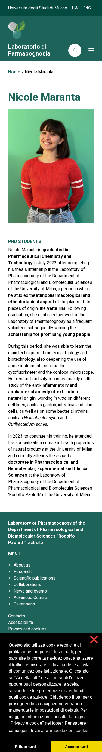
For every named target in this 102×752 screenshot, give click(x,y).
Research (23, 571)
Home (14, 71)
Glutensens (24, 604)
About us (22, 565)
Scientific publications (34, 578)
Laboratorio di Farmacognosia (29, 50)
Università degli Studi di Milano (37, 8)
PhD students (24, 241)
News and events (30, 591)
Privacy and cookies (27, 628)
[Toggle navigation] (89, 50)
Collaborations (27, 584)
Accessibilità (20, 622)
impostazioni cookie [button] (69, 730)
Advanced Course (30, 597)
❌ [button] (94, 639)
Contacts (16, 615)
